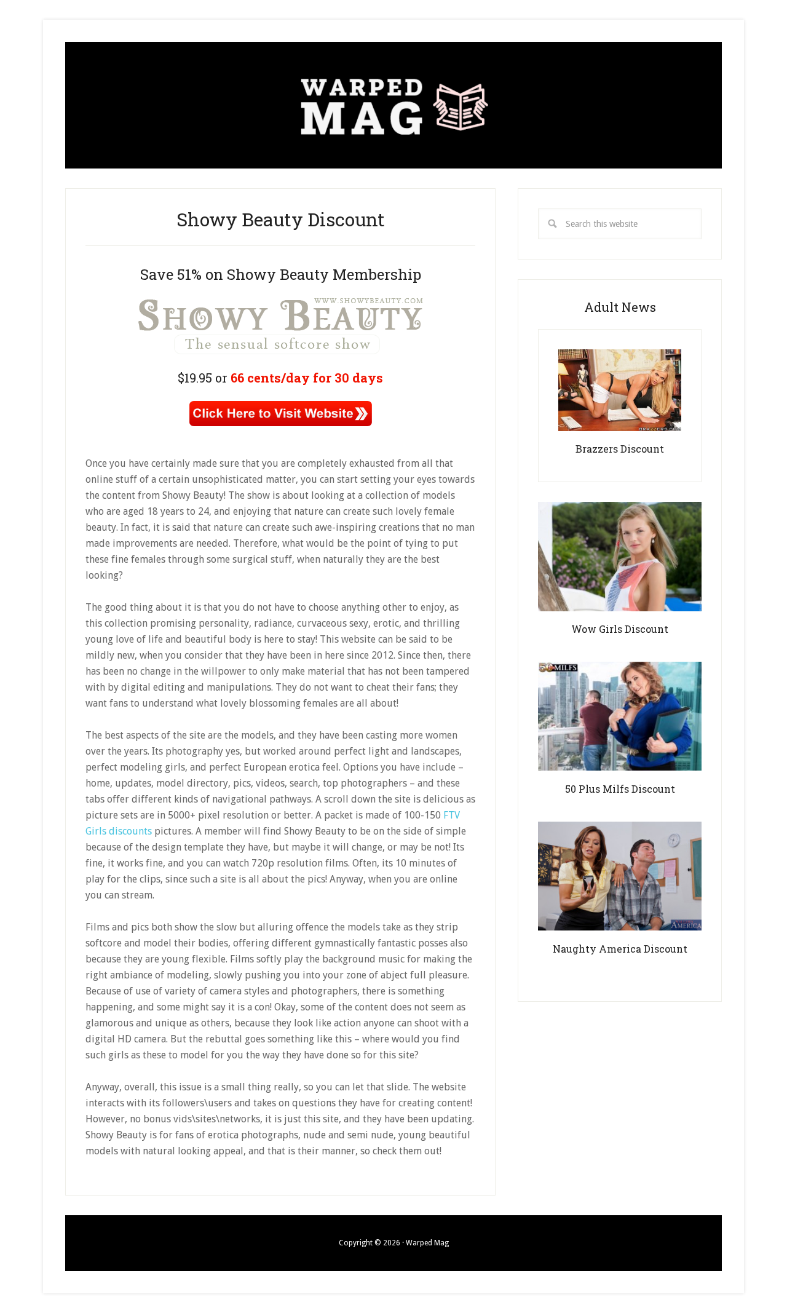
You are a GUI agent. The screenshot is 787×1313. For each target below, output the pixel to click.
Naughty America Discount (620, 948)
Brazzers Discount (619, 448)
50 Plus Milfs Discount (620, 788)
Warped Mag (393, 105)
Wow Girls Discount (619, 628)
